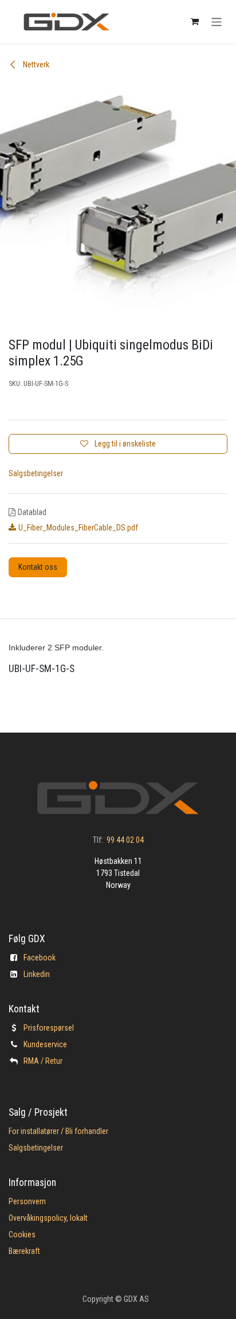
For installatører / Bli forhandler (58, 1131)
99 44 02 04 (125, 840)
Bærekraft (24, 1251)
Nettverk (35, 64)
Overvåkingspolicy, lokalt (48, 1218)
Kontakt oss (37, 567)
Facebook (39, 957)
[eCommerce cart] (195, 22)
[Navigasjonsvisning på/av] (217, 21)
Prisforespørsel (48, 1027)
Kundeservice (45, 1044)
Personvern (27, 1201)
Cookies (22, 1234)
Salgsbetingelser (36, 473)
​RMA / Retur (42, 1060)
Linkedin (36, 974)
